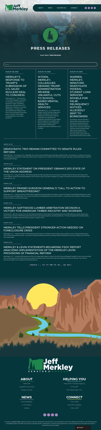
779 (55, 265)
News (50, 8)
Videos (26, 408)
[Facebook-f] (86, 8)
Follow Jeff (74, 408)
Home (42, 55)
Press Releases (26, 401)
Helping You (61, 8)
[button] (81, 8)
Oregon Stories (26, 390)
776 (43, 265)
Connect (74, 8)
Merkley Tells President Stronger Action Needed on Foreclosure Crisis (43, 229)
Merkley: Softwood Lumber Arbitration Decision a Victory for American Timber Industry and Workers (43, 209)
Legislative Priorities (26, 386)
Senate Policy (16, 421)
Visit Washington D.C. (74, 390)
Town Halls (74, 401)
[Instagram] (89, 8)
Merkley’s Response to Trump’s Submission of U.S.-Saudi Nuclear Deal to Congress (16, 86)
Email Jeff (74, 386)
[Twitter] (95, 8)
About (40, 8)
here (57, 425)
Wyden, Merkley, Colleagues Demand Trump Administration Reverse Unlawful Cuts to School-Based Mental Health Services (49, 92)
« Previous (33, 265)
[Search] (95, 64)
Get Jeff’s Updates (74, 405)
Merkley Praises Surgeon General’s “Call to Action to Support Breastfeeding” (44, 190)
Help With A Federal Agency (74, 383)
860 (64, 265)
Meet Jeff (26, 383)
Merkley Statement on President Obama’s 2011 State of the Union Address (44, 170)
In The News (26, 405)
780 (58, 265)
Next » (69, 265)
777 (47, 265)
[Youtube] (92, 8)
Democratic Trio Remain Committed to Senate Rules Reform (42, 150)
